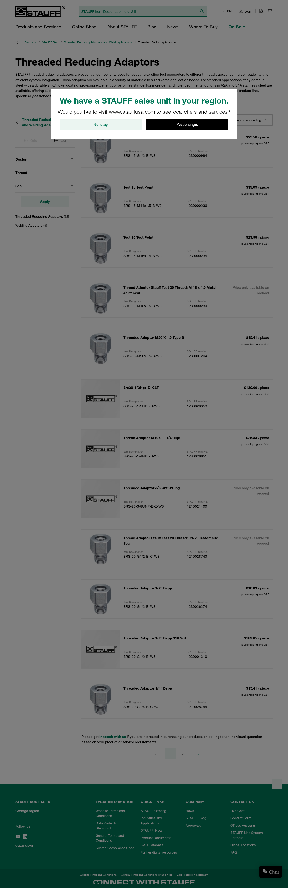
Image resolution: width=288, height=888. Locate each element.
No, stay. (101, 124)
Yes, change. (187, 124)
